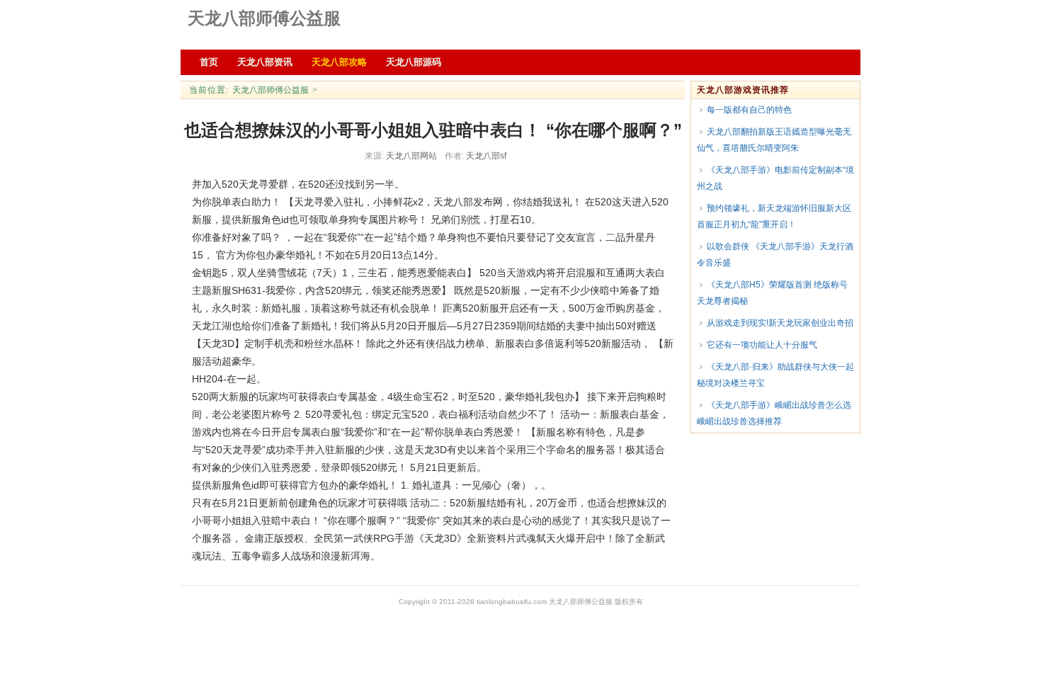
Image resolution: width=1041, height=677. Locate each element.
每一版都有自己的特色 (749, 110)
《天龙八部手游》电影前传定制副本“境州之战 (775, 178)
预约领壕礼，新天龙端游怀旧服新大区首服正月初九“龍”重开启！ (774, 216)
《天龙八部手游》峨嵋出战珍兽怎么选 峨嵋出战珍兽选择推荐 (774, 413)
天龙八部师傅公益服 (264, 18)
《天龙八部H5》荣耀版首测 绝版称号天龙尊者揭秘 (772, 293)
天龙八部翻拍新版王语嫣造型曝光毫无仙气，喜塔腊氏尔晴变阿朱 (774, 140)
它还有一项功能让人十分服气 (762, 345)
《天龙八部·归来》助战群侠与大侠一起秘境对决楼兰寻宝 (775, 375)
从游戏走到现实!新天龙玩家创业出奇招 (780, 323)
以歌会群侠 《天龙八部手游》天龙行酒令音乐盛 (775, 254)
